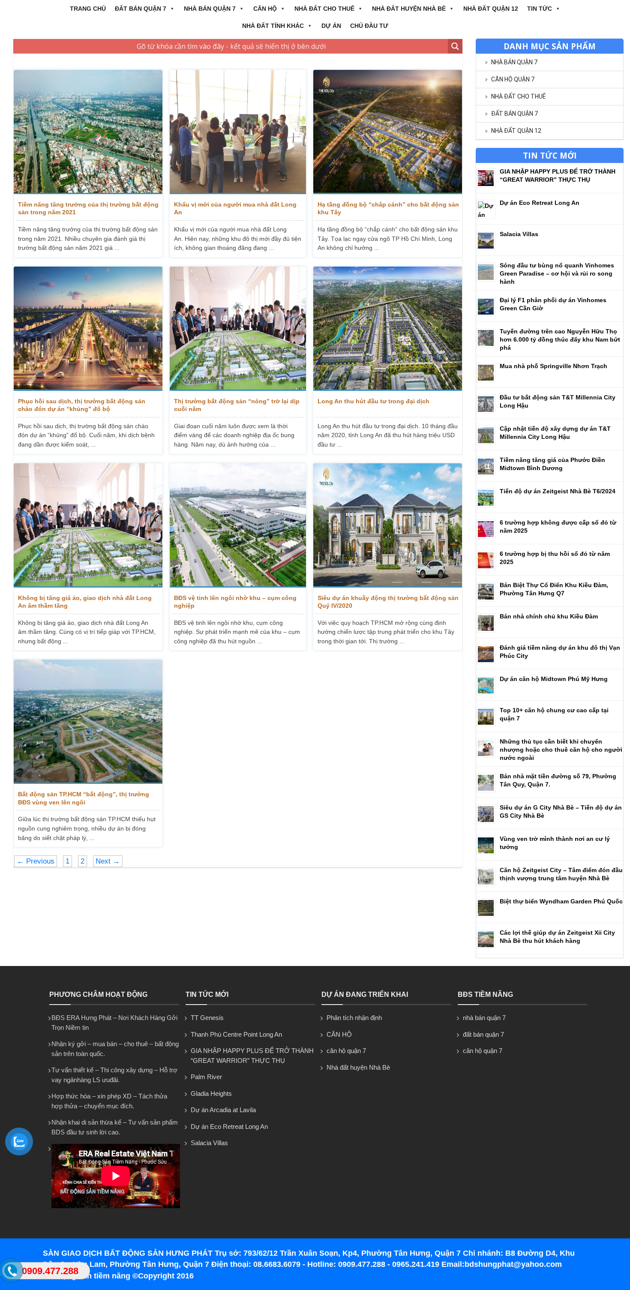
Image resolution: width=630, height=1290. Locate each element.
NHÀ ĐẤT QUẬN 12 (490, 8)
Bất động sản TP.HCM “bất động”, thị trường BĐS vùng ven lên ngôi (83, 798)
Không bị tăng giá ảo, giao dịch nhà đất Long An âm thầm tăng (85, 601)
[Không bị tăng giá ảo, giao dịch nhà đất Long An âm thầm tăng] (88, 525)
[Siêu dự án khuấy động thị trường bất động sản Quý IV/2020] (387, 525)
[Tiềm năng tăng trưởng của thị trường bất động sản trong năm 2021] (88, 132)
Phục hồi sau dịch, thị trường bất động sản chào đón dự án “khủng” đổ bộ (81, 405)
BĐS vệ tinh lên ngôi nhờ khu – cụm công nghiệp (235, 601)
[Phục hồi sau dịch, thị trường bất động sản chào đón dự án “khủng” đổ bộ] (88, 329)
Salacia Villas (519, 234)
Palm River (206, 1076)
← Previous (35, 861)
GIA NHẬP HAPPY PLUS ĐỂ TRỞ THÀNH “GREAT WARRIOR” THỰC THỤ (252, 1055)
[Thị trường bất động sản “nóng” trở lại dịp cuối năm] (238, 329)
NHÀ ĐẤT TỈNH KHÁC (273, 25)
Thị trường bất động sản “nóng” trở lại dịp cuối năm (237, 405)
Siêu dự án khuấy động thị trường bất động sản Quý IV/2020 (388, 601)
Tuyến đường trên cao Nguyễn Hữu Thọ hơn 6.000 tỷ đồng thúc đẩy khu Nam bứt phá (560, 339)
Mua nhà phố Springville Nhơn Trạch (553, 366)
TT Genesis (207, 1017)
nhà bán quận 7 (210, 8)
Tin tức (539, 8)
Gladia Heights (211, 1093)
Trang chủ (88, 8)
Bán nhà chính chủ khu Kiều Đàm (549, 616)
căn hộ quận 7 (512, 79)
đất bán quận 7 (140, 8)
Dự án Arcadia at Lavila (223, 1109)
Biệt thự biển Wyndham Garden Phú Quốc (561, 901)
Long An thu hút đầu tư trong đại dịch (373, 401)
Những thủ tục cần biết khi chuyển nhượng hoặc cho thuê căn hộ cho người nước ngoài (561, 749)
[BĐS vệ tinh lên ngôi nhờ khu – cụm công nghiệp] (238, 525)
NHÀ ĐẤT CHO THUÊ (324, 8)
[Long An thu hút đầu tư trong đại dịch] (387, 329)
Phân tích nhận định (354, 1017)
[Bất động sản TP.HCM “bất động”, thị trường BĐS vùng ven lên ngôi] (88, 722)
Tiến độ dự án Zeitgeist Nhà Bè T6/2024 (557, 491)
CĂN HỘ (265, 8)
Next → (108, 861)
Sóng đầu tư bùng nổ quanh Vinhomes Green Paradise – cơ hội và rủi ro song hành (557, 273)
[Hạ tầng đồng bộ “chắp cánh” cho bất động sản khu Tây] (387, 132)
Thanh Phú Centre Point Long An (236, 1034)
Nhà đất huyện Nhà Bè (409, 8)
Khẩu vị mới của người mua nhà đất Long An (235, 208)
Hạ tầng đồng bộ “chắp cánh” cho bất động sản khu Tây (388, 208)
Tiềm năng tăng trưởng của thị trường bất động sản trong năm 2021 (88, 208)
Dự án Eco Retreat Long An (539, 202)
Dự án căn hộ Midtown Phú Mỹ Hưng (554, 678)
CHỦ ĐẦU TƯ (369, 25)
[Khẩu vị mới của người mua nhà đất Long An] (238, 132)
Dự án (331, 25)
